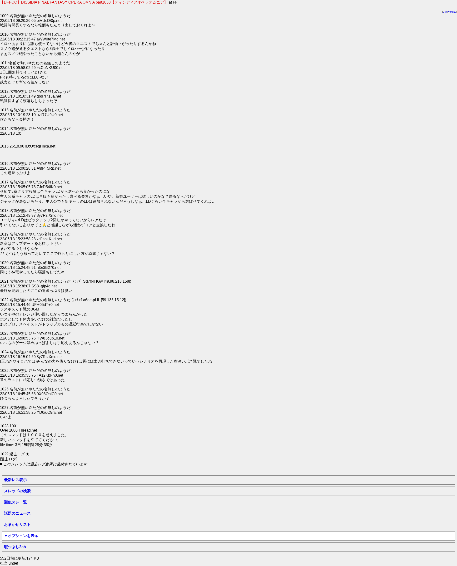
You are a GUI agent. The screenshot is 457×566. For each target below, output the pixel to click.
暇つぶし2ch (15, 547)
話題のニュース (17, 513)
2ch (445, 11)
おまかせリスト (17, 524)
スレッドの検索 (17, 491)
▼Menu (452, 11)
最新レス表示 (15, 480)
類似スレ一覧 (15, 502)
